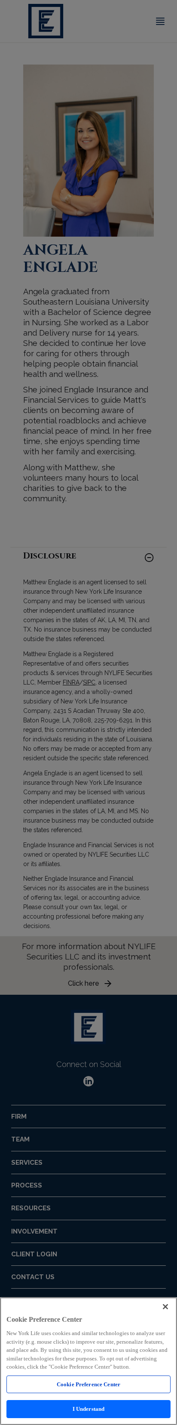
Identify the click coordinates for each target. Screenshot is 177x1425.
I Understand (89, 1409)
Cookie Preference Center (88, 1384)
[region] (88, 1361)
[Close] (165, 1306)
